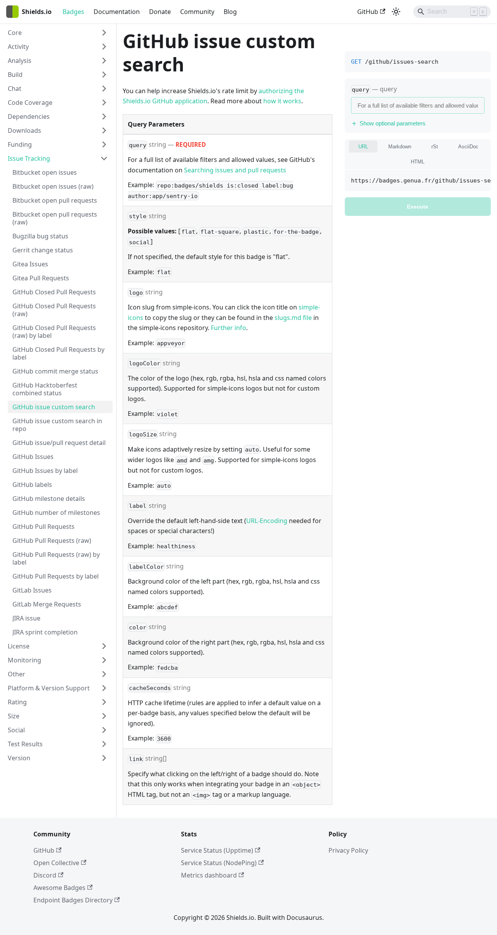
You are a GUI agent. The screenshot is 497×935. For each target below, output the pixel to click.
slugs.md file (293, 317)
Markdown (399, 146)
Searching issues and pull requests (235, 170)
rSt (434, 146)
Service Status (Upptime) (217, 850)
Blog (230, 11)
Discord (44, 875)
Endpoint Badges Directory (73, 900)
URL (363, 146)
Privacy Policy (348, 850)
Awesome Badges (59, 887)
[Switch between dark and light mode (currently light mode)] (396, 11)
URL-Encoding (266, 520)
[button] (58, 32)
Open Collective (56, 863)
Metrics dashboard (209, 875)
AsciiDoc (468, 146)
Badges (73, 11)
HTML (417, 162)
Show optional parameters (393, 123)
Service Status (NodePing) (219, 863)
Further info (228, 327)
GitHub (367, 11)
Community (197, 11)
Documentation (117, 11)
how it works (282, 101)
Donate (160, 11)
